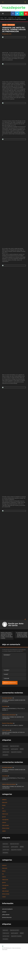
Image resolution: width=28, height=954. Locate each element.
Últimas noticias (5, 828)
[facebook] (13, 13)
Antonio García (16, 624)
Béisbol (19, 17)
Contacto (4, 911)
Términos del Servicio (6, 917)
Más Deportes (5, 819)
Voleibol (4, 831)
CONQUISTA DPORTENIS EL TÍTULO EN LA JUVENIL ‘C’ (13, 709)
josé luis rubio (6, 752)
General (4, 816)
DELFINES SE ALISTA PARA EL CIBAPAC (12, 725)
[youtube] (26, 13)
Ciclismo (4, 811)
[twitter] (17, 13)
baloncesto (5, 746)
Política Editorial (5, 914)
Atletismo (4, 799)
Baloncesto (4, 802)
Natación (4, 822)
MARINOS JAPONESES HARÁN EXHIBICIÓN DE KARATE (13, 701)
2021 (5, 17)
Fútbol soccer (5, 813)
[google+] (21, 13)
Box (3, 808)
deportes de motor (14, 746)
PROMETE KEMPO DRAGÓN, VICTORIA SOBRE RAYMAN (13, 733)
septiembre (10, 17)
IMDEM (21, 749)
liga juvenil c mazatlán (16, 752)
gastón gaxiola (14, 749)
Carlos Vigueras (6, 730)
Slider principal (11, 24)
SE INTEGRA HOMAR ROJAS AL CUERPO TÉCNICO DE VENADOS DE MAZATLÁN (21, 635)
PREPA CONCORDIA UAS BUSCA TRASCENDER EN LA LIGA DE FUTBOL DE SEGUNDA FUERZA (7, 635)
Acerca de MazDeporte (7, 909)
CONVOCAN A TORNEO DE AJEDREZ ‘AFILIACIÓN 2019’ (13, 717)
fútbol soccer (6, 749)
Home (1, 17)
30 (15, 17)
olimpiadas (5, 754)
